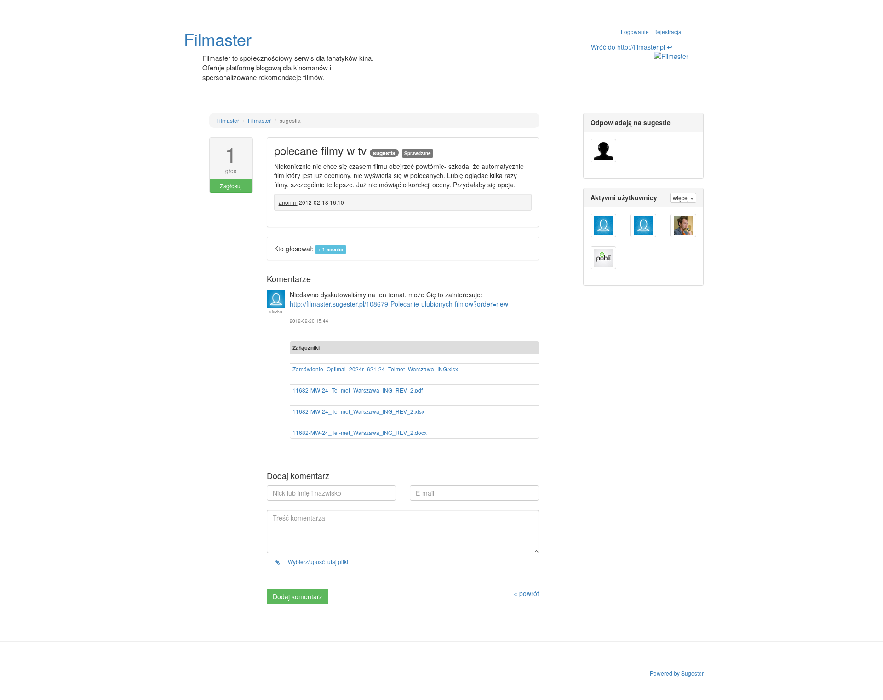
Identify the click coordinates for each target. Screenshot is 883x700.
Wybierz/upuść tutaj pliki (317, 562)
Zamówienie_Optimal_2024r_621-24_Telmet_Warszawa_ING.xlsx (375, 369)
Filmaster (218, 39)
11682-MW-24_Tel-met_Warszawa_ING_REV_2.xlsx (358, 411)
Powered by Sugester (677, 673)
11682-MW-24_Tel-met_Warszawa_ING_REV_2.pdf (357, 390)
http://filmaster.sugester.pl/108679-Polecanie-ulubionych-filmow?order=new (399, 303)
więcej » (683, 198)
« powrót (526, 593)
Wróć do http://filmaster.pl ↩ (631, 47)
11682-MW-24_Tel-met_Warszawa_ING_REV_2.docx (359, 432)
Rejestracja (667, 31)
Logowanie (635, 31)
